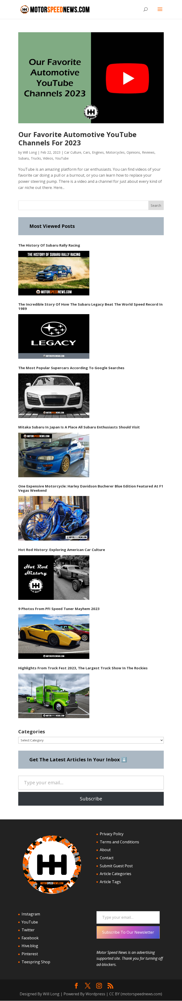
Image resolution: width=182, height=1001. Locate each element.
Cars (86, 152)
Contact (107, 857)
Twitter (28, 929)
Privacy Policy (111, 833)
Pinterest (30, 953)
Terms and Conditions (119, 842)
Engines (98, 152)
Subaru (23, 158)
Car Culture (72, 152)
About (105, 849)
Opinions (133, 152)
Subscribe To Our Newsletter (128, 932)
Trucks (36, 158)
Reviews (148, 152)
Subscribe (91, 798)
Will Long (30, 152)
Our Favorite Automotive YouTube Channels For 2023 (77, 138)
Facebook (30, 938)
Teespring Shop (36, 961)
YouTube (62, 158)
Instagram (31, 914)
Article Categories (115, 873)
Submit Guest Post (116, 865)
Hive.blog (30, 945)
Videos (48, 158)
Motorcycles (115, 152)
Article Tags (110, 881)
